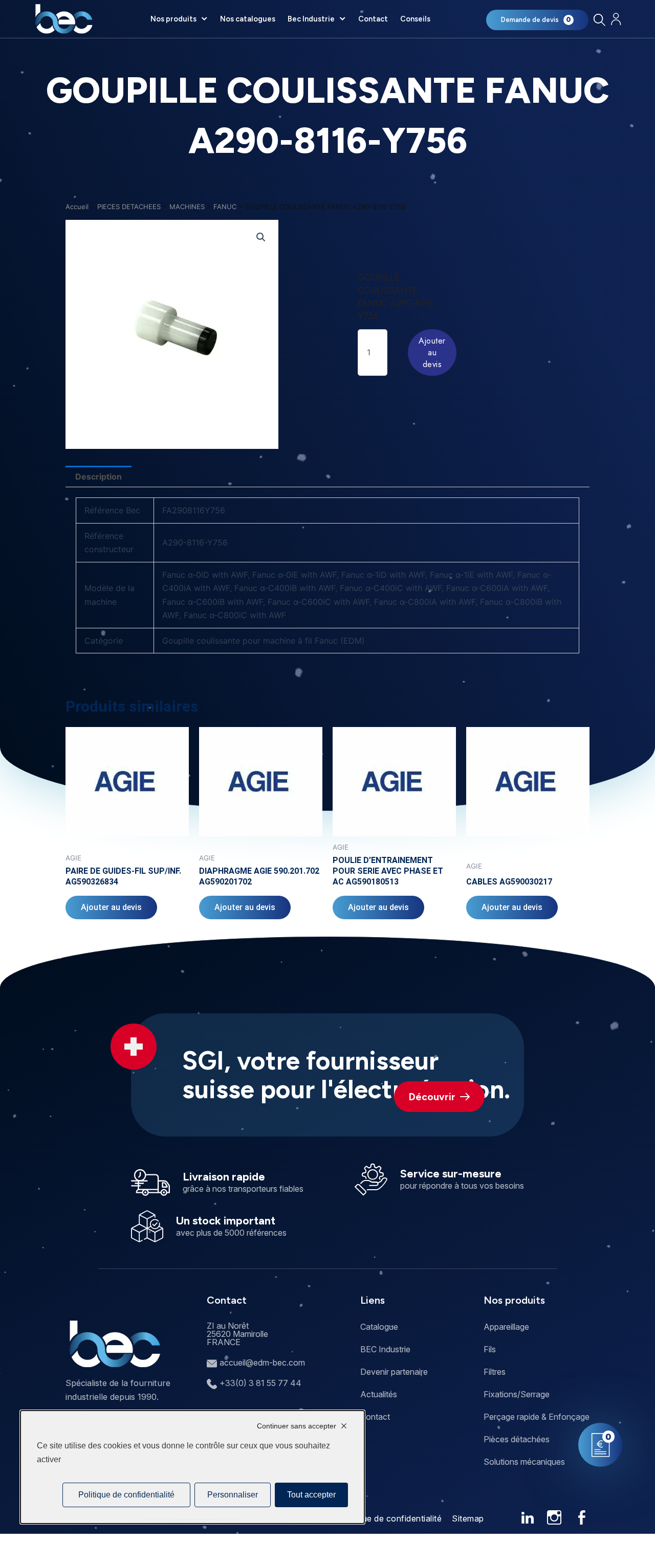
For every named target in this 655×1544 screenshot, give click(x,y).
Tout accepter (311, 1494)
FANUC (224, 206)
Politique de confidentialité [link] (126, 1494)
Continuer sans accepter (296, 1426)
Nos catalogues (247, 19)
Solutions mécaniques (524, 1462)
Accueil (77, 206)
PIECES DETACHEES (129, 206)
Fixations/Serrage (517, 1394)
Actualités (378, 1394)
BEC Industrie (385, 1349)
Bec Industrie (311, 19)
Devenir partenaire (394, 1372)
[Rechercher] (599, 19)
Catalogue (379, 1327)
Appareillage (506, 1327)
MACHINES (187, 206)
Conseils (415, 19)
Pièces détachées (517, 1439)
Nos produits (173, 19)
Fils (490, 1349)
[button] (261, 237)
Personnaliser (232, 1494)
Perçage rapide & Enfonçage (537, 1417)
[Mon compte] (615, 19)
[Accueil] (64, 19)
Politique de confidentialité (390, 1518)
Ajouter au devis (432, 352)
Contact (373, 19)
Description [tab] (98, 476)
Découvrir (432, 1097)
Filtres (495, 1372)
